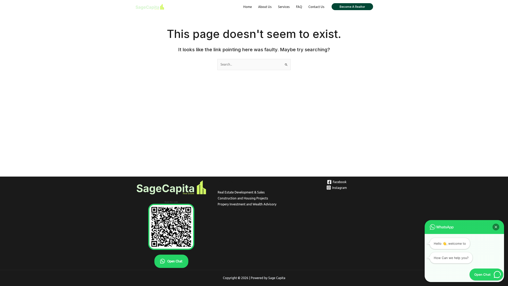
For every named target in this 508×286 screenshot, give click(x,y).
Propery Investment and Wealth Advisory (247, 204)
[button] (352, 6)
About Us (265, 7)
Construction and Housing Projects (243, 198)
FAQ (299, 7)
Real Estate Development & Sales (241, 192)
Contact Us (316, 7)
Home (247, 7)
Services (284, 7)
